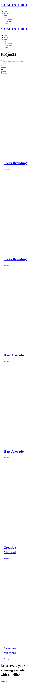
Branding (3, 67)
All (1, 65)
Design (2, 69)
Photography (4, 73)
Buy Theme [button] (4, 681)
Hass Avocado (14, 355)
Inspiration (3, 71)
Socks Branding (15, 163)
